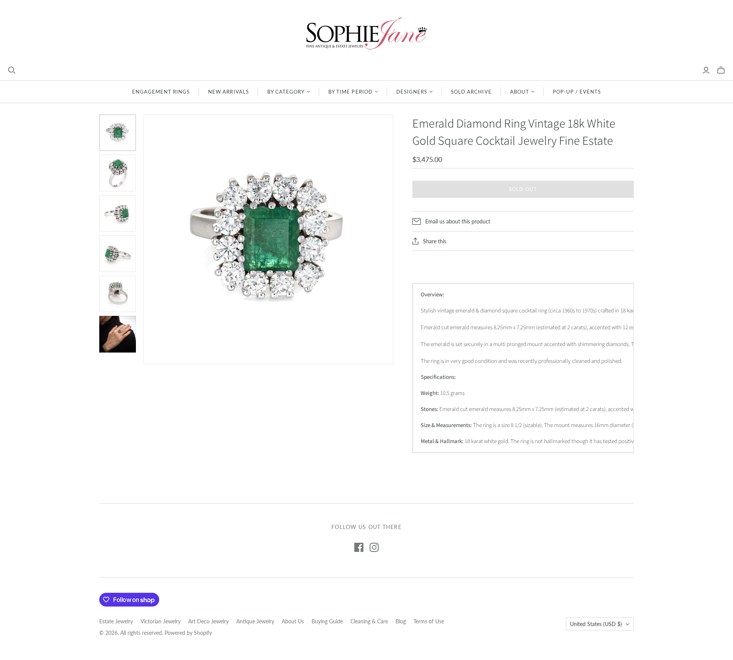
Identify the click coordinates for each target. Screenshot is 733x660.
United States (596, 624)
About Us (293, 621)
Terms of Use (428, 621)
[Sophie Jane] (366, 33)
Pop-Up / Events (577, 92)
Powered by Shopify (188, 632)
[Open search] (12, 70)
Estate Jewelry (116, 621)
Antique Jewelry (255, 621)
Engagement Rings (161, 92)
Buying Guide (327, 621)
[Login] (706, 70)
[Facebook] (358, 547)
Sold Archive (471, 92)
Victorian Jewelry (160, 621)
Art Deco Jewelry (208, 621)
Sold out (523, 189)
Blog (401, 621)
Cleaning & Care (369, 621)
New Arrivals (228, 92)
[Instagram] (374, 547)
